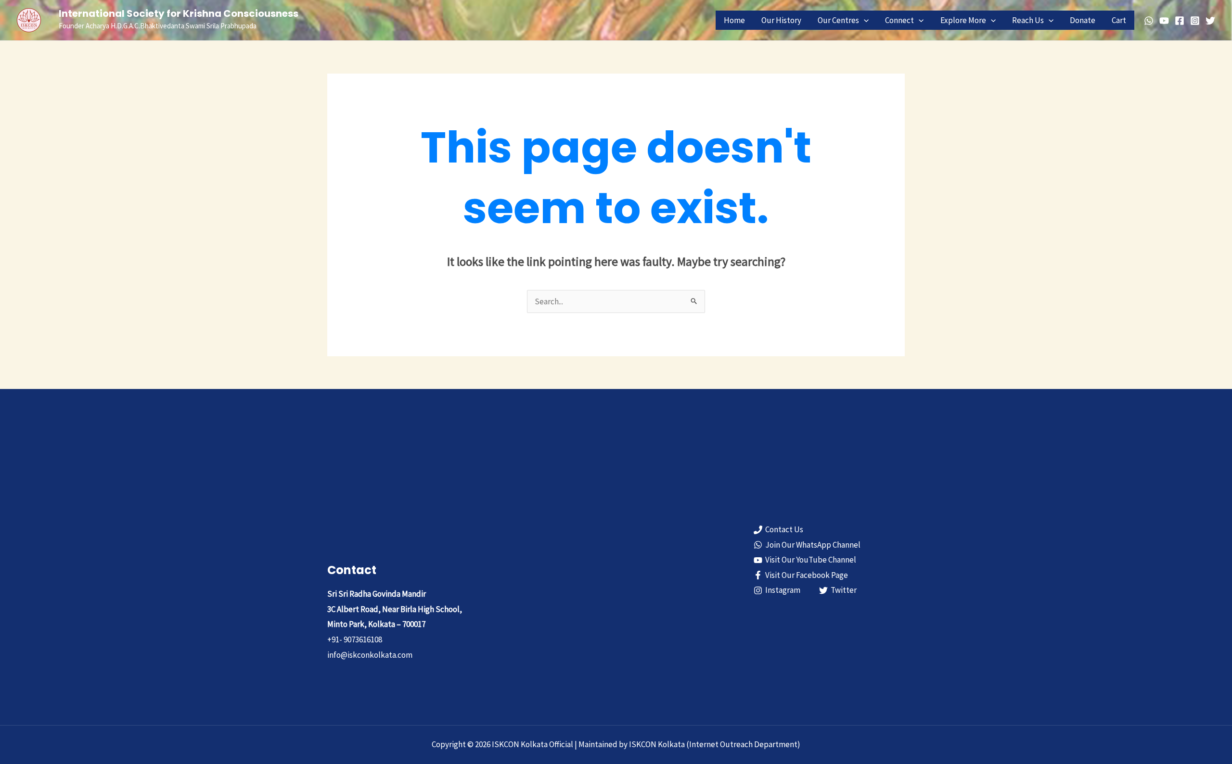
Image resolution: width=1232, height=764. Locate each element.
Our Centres (838, 20)
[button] (864, 20)
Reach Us (1028, 20)
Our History (781, 20)
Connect (899, 20)
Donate (1082, 20)
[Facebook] (1179, 20)
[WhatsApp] (1149, 20)
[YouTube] (1164, 20)
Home (734, 20)
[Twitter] (1210, 20)
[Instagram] (1195, 20)
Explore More (963, 20)
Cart (1119, 20)
